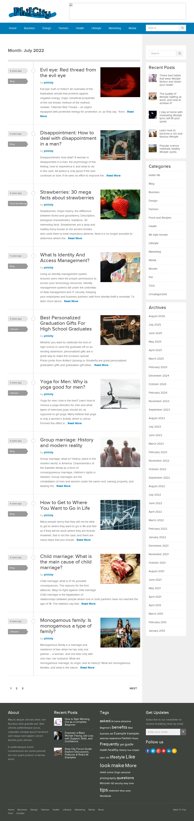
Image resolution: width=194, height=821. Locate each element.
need (103, 772)
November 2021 (159, 554)
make (117, 765)
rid (112, 783)
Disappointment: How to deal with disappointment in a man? (68, 138)
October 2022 (157, 469)
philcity (48, 82)
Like (130, 757)
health (103, 750)
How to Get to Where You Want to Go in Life (65, 505)
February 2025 (158, 367)
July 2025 (155, 324)
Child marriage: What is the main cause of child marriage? (66, 562)
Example (120, 733)
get (122, 744)
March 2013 (156, 613)
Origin (117, 772)
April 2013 (155, 605)
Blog (12, 81)
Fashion (63, 28)
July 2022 (155, 494)
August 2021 (156, 571)
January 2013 (157, 630)
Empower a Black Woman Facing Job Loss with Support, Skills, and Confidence (79, 737)
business (104, 733)
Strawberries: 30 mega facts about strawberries (67, 195)
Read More (113, 175)
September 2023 (159, 409)
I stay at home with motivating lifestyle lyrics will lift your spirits (171, 117)
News (12, 39)
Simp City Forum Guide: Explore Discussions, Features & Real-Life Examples (78, 753)
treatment (114, 790)
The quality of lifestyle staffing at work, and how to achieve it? (170, 98)
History (122, 750)
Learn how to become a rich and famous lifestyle (171, 133)
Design (46, 28)
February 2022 (158, 528)
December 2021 (158, 545)
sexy (126, 783)
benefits (119, 727)
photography (108, 778)
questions (125, 777)
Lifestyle (96, 28)
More (131, 766)
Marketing (115, 28)
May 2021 (155, 588)
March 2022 (156, 520)
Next (133, 688)
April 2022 (155, 511)
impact (135, 750)
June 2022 (155, 503)
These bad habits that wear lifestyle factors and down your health (170, 80)
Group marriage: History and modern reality (66, 443)
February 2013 (157, 622)
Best (130, 727)
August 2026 (157, 316)
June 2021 (155, 579)
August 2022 (157, 486)
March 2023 (156, 443)
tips (104, 790)
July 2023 (155, 426)
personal (125, 772)
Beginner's (105, 727)
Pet (151, 277)
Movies (153, 268)
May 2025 (155, 341)
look (105, 765)
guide (129, 744)
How (129, 750)
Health (80, 28)
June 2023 (155, 435)
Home (12, 28)
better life (154, 175)
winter (128, 791)
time (131, 783)
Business (29, 28)
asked (105, 721)
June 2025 (155, 333)
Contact (42, 39)
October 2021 (157, 562)
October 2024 (157, 384)
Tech (26, 39)
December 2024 (159, 375)
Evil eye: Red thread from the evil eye (68, 73)
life (107, 757)
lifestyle (117, 757)
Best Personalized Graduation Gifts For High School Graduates (66, 323)
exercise (104, 738)
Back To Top (179, 809)
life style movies (158, 234)
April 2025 (155, 350)
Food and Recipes (19, 203)
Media (132, 28)
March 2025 (156, 358)
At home (115, 721)
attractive (126, 721)
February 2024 (158, 392)
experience (115, 738)
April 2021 (155, 596)
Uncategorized (158, 294)
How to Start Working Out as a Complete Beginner (77, 722)
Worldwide (105, 796)
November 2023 (159, 401)
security (119, 783)
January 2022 (157, 537)
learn (102, 757)
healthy (113, 750)
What (122, 791)
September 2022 (159, 477)
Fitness (135, 738)
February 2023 (158, 452)
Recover (105, 783)
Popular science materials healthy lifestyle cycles (170, 149)
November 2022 (159, 460)
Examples (133, 733)
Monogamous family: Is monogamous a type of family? (66, 626)
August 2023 (157, 418)
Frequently (109, 744)
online (110, 772)
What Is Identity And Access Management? (64, 258)
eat (111, 733)
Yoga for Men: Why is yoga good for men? (64, 384)
